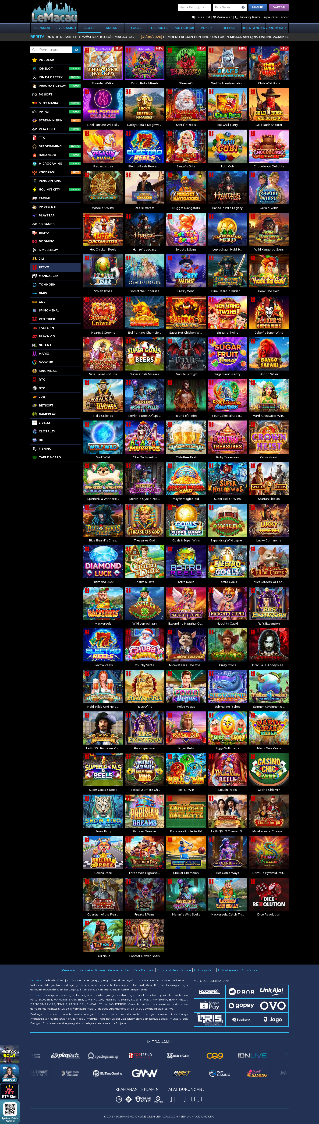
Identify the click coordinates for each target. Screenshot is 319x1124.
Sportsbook (182, 28)
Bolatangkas (253, 28)
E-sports (159, 28)
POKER (206, 28)
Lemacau (36, 980)
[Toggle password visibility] (243, 7)
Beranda (42, 28)
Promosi (276, 28)
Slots (89, 28)
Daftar (279, 7)
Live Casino (66, 28)
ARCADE (112, 28)
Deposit (230, 28)
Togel (136, 28)
